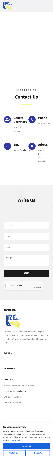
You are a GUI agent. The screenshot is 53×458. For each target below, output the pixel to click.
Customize (13, 453)
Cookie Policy (16, 440)
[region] (26, 440)
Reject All (38, 453)
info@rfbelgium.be (22, 150)
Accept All (27, 446)
